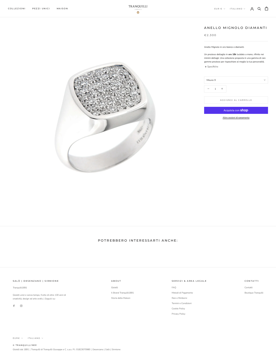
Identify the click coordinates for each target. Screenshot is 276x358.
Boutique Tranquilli (254, 292)
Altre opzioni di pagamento (236, 117)
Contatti (249, 287)
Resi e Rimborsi (179, 298)
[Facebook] (14, 305)
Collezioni (17, 8)
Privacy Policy (178, 313)
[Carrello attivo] (266, 8)
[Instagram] (21, 305)
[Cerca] (259, 8)
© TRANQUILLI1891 (25, 345)
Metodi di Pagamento (182, 292)
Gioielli (114, 287)
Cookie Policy (178, 308)
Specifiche (212, 66)
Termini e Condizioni (182, 303)
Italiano (236, 9)
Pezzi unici (41, 8)
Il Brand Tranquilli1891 (122, 292)
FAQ (174, 287)
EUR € (218, 9)
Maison (62, 8)
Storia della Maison (120, 298)
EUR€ (16, 338)
